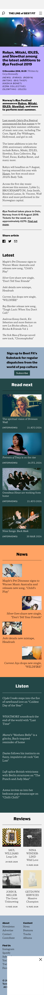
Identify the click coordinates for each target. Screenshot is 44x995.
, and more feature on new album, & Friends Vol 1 (19, 324)
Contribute (8, 938)
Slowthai (18, 106)
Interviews (10, 427)
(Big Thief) (20, 80)
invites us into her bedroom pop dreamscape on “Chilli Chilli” (20, 793)
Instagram (8, 949)
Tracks (27, 934)
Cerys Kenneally (10, 74)
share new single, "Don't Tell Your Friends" (18, 279)
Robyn (22, 103)
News (6, 77)
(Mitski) (7, 80)
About (5, 922)
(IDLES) (22, 89)
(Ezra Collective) (14, 86)
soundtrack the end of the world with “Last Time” (20, 720)
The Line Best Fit (22, 13)
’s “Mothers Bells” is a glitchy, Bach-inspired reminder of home (19, 738)
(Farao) (17, 78)
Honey (6, 174)
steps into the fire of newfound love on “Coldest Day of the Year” (21, 702)
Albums (27, 938)
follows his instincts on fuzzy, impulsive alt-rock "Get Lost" (21, 757)
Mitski (32, 103)
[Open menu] (40, 13)
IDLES (6, 106)
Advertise (7, 930)
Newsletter (8, 926)
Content (28, 922)
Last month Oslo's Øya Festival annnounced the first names (20, 122)
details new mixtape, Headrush (17, 289)
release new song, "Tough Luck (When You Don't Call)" (19, 310)
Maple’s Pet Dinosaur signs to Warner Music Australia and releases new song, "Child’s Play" (19, 266)
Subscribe (22, 373)
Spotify (6, 953)
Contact (6, 934)
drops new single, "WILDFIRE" (19, 298)
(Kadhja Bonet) (12, 83)
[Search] (3, 13)
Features (28, 930)
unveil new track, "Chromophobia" (18, 337)
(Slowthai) (9, 89)
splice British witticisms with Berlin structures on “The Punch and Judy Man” (21, 775)
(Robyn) (28, 78)
